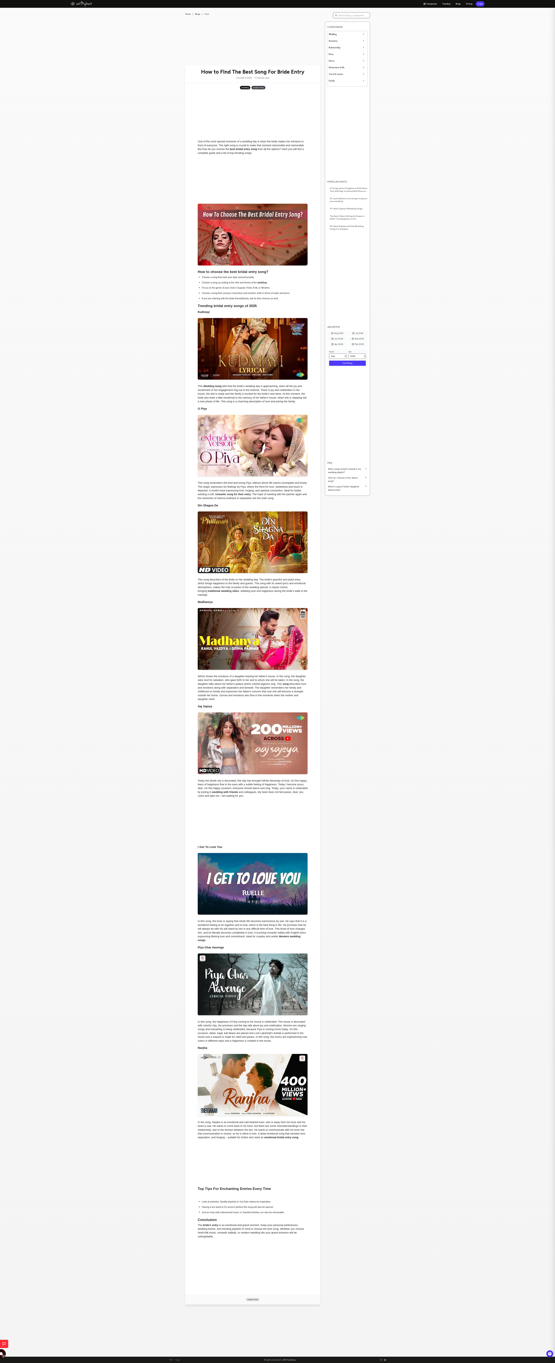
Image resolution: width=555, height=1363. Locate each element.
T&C (171, 1360)
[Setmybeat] (81, 3)
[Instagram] (381, 1360)
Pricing (469, 4)
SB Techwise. (289, 1360)
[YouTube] (385, 1360)
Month (331, 352)
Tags (177, 1360)
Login (480, 4)
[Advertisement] (252, 42)
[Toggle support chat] (549, 1353)
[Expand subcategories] (363, 34)
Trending (446, 4)
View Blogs (347, 363)
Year (350, 352)
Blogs (458, 4)
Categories (432, 4)
